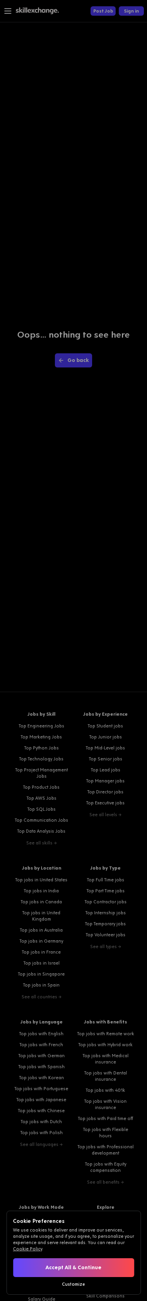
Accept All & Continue (73, 1267)
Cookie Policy (27, 1249)
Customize (73, 1284)
